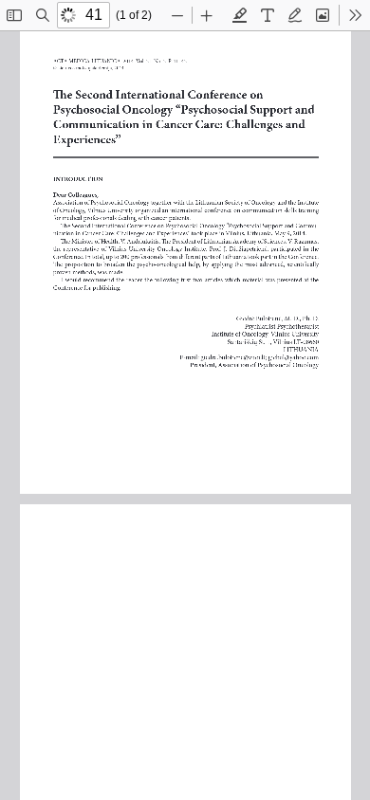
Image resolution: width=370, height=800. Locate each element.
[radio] (240, 15)
